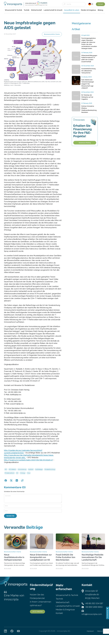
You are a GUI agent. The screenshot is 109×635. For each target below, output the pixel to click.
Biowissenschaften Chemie (52, 34)
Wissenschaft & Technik (67, 595)
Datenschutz (101, 631)
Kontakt (100, 4)
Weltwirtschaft (62, 602)
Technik (59, 599)
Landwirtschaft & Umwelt (68, 606)
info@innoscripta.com (92, 614)
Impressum (90, 631)
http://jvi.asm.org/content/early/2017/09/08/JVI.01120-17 (28, 460)
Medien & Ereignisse (65, 609)
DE (92, 4)
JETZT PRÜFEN (37, 611)
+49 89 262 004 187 (94, 603)
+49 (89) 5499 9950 (94, 607)
